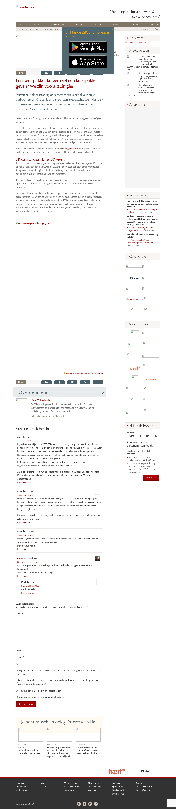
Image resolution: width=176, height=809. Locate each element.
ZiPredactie (112, 52)
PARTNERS (80, 25)
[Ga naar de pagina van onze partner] (117, 771)
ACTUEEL (23, 25)
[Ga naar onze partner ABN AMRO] (151, 357)
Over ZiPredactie (40, 400)
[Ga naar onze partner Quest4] (135, 346)
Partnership (117, 783)
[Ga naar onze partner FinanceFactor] (151, 267)
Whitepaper (21, 790)
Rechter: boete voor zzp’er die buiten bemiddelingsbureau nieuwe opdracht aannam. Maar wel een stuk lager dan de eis (142, 63)
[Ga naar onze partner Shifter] (135, 357)
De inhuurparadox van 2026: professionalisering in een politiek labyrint (87, 750)
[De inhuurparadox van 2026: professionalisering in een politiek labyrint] (88, 735)
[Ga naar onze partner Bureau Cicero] (135, 402)
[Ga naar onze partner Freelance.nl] (151, 379)
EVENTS (100, 25)
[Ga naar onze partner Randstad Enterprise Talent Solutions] (135, 334)
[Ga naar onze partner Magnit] (135, 289)
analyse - (51, 744)
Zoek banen (93, 790)
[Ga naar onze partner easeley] (151, 334)
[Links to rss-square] (155, 436)
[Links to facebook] (140, 436)
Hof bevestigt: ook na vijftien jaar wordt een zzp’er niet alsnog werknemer (147, 77)
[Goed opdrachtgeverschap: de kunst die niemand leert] (30, 735)
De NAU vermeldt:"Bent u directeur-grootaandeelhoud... (141, 243)
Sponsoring (117, 786)
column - (22, 744)
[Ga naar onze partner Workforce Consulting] (151, 346)
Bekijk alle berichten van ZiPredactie (48, 416)
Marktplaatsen (71, 783)
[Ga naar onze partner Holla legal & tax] (151, 368)
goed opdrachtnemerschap (94, 373)
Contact (140, 783)
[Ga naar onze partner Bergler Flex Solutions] (135, 413)
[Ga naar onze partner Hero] (151, 312)
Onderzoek (21, 786)
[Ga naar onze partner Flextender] (151, 278)
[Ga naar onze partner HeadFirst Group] (151, 300)
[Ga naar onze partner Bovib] (151, 289)
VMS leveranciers (72, 786)
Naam (20, 650)
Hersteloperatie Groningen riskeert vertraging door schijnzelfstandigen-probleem (141, 90)
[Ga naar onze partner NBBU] (135, 391)
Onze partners (94, 786)
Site (18, 664)
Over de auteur (33, 392)
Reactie (20, 613)
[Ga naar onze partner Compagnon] (135, 300)
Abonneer (150, 477)
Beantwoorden (24, 482)
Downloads (58, 25)
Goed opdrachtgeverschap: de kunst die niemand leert (29, 750)
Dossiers (37, 25)
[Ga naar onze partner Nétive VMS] (135, 379)
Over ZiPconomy (144, 786)
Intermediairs (70, 790)
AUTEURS (134, 25)
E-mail (20, 657)
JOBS (117, 25)
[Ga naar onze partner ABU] (151, 391)
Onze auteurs (94, 783)
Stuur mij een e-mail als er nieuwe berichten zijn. (41, 697)
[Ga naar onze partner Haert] (135, 368)
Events (43, 783)
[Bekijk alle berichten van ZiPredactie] (114, 42)
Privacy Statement (144, 790)
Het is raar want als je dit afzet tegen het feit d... (141, 229)
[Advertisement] (143, 148)
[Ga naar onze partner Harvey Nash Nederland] (135, 312)
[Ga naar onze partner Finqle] (135, 267)
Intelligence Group (71, 148)
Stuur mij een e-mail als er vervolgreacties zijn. (40, 690)
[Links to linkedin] (147, 436)
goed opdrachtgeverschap (75, 373)
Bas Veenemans (23, 558)
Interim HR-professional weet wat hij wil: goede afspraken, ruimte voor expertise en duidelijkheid (59, 752)
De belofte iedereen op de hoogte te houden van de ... (142, 211)
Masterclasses (46, 786)
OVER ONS (154, 25)
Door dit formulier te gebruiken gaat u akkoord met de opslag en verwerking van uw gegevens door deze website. (58, 682)
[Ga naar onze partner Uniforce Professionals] (151, 402)
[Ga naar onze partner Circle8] (135, 278)
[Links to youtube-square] (131, 436)
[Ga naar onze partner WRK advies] (151, 413)
